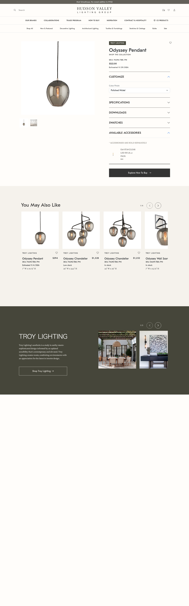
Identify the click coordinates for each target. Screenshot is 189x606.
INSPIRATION (112, 20)
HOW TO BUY (94, 20)
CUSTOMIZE (116, 76)
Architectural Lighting (90, 28)
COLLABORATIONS (51, 20)
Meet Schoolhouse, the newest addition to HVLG (94, 2)
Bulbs (154, 28)
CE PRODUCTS (162, 20)
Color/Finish (114, 86)
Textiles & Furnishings (114, 28)
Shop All (30, 28)
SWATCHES (116, 122)
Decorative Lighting (67, 28)
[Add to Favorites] (56, 253)
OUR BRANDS (31, 20)
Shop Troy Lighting (41, 371)
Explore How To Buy (138, 173)
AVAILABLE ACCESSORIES (125, 132)
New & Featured (46, 28)
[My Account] (172, 10)
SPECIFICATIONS (119, 102)
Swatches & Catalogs (137, 28)
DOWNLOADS (117, 112)
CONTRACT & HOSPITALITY (135, 20)
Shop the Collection (120, 55)
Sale (165, 28)
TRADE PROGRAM (73, 20)
